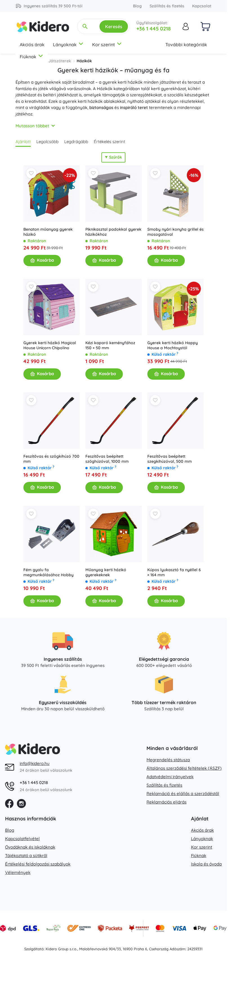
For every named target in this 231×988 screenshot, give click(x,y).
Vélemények (17, 872)
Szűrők (115, 157)
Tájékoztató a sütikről (26, 855)
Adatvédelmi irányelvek (170, 776)
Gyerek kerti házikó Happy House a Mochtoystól (172, 345)
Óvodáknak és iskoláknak (30, 847)
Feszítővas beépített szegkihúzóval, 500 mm (169, 459)
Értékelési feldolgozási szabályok (37, 864)
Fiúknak (28, 56)
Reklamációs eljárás (166, 802)
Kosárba (45, 260)
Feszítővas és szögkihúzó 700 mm (51, 459)
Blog (137, 5)
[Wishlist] (31, 173)
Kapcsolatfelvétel (22, 838)
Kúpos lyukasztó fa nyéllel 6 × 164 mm (174, 572)
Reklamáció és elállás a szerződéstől (182, 793)
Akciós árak (32, 44)
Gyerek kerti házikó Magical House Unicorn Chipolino (49, 345)
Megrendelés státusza (168, 759)
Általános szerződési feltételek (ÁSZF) (184, 768)
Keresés (113, 26)
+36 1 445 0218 (153, 28)
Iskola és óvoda (206, 864)
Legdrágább (76, 141)
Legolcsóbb (47, 141)
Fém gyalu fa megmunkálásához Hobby (48, 572)
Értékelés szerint (109, 141)
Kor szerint (103, 44)
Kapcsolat (201, 5)
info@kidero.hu (35, 763)
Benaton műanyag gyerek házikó (48, 232)
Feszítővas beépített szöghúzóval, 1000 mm (107, 459)
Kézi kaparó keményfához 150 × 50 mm (110, 345)
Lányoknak (65, 44)
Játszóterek (59, 60)
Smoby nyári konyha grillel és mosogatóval (175, 232)
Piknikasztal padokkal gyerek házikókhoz (113, 232)
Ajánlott (23, 141)
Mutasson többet (32, 125)
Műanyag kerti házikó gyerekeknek (105, 572)
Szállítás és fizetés (167, 5)
